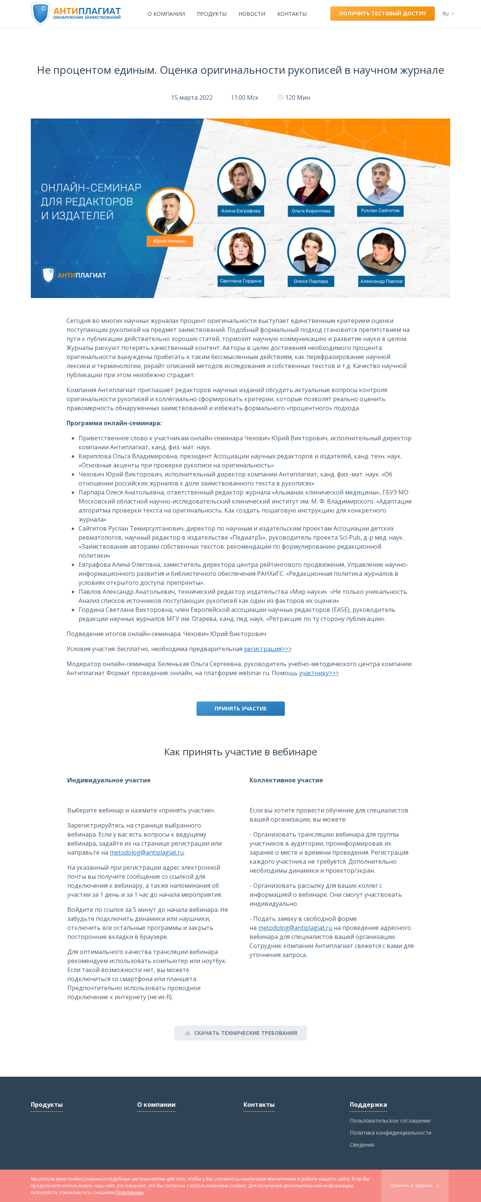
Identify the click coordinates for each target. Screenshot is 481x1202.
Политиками (130, 1192)
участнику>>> (319, 673)
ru (445, 13)
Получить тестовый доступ (382, 13)
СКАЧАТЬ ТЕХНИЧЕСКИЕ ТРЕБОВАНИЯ (245, 1032)
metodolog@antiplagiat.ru (147, 852)
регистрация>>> (268, 649)
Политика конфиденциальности (390, 1132)
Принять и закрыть (411, 1185)
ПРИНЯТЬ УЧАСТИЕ (241, 708)
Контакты (292, 13)
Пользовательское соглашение (390, 1120)
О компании (166, 13)
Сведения (362, 1144)
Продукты (212, 13)
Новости (252, 13)
